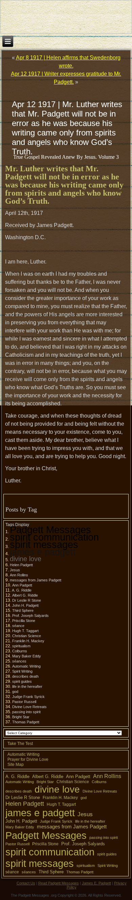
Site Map (15, 764)
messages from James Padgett (35, 580)
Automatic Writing (26, 666)
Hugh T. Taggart (25, 631)
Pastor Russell (24, 702)
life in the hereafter (27, 686)
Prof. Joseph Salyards (30, 616)
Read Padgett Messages (58, 883)
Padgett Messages (50, 529)
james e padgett (42, 552)
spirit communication (54, 537)
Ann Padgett (22, 585)
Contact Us (26, 883)
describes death (25, 676)
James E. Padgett (96, 883)
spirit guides (22, 681)
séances (19, 661)
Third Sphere (23, 610)
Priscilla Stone (23, 621)
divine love (25, 558)
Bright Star (20, 717)
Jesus (15, 570)
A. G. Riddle (21, 590)
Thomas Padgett (25, 722)
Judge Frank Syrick (28, 697)
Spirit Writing (22, 671)
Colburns (19, 651)
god (15, 692)
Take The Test (20, 743)
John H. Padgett (25, 605)
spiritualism (21, 646)
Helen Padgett (21, 565)
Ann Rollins (19, 575)
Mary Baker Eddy (26, 656)
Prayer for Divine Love (27, 759)
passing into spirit (26, 712)
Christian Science (26, 636)
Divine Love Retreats (29, 707)
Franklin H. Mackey (28, 641)
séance (18, 626)
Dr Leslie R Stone (26, 600)
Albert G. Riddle (25, 595)
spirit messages (44, 544)
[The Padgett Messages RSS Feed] (8, 886)
